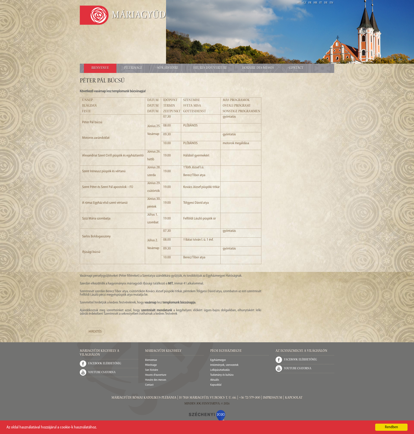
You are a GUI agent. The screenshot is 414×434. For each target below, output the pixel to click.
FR (309, 3)
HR (315, 3)
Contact (296, 68)
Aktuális (214, 380)
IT (320, 3)
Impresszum (272, 398)
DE (326, 3)
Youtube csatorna (102, 372)
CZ (304, 3)
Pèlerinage (133, 68)
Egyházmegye (218, 360)
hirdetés (95, 331)
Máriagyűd (138, 15)
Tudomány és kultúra (222, 375)
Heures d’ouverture (210, 68)
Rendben (391, 427)
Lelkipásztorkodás (220, 370)
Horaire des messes (258, 68)
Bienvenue (100, 68)
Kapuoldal (215, 384)
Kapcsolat (294, 398)
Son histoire (167, 68)
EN (331, 3)
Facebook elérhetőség (104, 363)
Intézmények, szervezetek (224, 365)
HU (299, 3)
